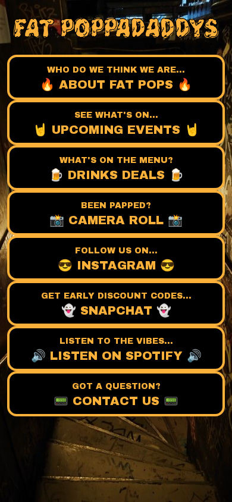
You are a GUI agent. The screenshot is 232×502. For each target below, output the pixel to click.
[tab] (116, 77)
